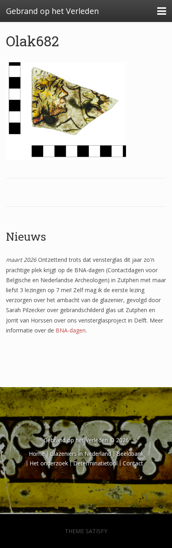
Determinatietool (95, 463)
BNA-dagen (71, 330)
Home (37, 453)
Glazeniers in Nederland (80, 453)
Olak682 (32, 41)
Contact (133, 463)
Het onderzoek (49, 463)
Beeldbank (130, 453)
